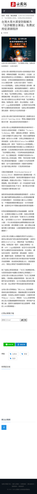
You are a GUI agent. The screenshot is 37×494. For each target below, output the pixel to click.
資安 (25, 354)
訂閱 (24, 320)
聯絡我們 (21, 486)
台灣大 (14, 354)
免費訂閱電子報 (6, 484)
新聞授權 (23, 484)
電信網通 (14, 16)
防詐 (13, 358)
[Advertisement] (18, 396)
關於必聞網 (15, 484)
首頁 (3, 16)
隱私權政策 (31, 484)
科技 (7, 16)
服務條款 (14, 486)
